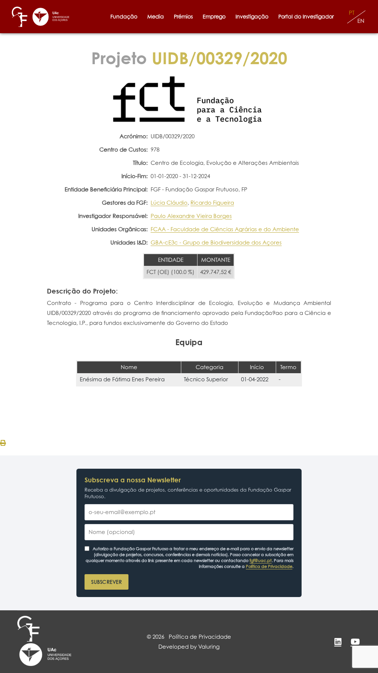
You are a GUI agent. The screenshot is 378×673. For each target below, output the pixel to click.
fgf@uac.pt (261, 560)
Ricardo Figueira (212, 202)
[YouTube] (355, 641)
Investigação (252, 16)
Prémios (183, 16)
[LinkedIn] (337, 641)
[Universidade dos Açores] (51, 17)
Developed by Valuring (189, 646)
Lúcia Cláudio (169, 202)
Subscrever (106, 582)
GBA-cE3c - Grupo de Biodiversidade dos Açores (216, 242)
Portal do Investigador (307, 16)
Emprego (214, 16)
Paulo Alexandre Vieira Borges (191, 215)
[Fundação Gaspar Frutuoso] (19, 17)
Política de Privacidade (269, 566)
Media (155, 16)
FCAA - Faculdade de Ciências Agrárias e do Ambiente (225, 229)
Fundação (123, 16)
